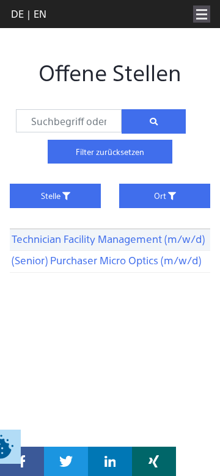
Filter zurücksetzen (110, 151)
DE (17, 13)
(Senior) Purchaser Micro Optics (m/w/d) (106, 260)
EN (40, 13)
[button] (22, 461)
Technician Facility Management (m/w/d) (108, 238)
